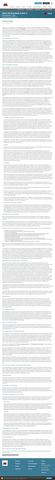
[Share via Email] (49, 13)
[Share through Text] (51, 13)
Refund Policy (21, 9)
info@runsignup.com (40, 209)
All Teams (17, 463)
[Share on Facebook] (43, 13)
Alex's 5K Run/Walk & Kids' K (14, 13)
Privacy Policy (25, 478)
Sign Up (38, 3)
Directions (15, 17)
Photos (43, 9)
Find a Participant (32, 463)
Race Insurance (29, 9)
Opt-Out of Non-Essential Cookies (10, 455)
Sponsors (49, 9)
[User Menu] (52, 3)
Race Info (17, 461)
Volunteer (37, 9)
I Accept (49, 478)
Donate (46, 3)
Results (17, 466)
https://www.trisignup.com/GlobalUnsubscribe (34, 255)
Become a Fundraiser (45, 465)
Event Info (31, 461)
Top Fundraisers (44, 467)
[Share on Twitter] (45, 13)
